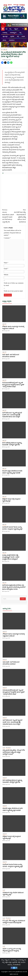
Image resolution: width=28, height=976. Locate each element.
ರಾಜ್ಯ (10, 28)
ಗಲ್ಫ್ (20, 32)
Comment (7, 238)
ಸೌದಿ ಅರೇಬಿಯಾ (8, 747)
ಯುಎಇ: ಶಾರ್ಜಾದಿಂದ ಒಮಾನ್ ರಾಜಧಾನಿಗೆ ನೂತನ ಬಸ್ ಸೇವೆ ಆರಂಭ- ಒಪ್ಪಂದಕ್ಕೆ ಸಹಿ (8, 216)
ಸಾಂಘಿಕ (23, 36)
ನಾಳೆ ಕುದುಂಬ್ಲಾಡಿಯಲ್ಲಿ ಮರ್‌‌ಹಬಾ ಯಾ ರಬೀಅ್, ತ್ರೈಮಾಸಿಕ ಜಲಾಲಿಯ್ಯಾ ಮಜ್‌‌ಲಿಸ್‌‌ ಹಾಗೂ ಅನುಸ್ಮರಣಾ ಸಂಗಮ (13, 587)
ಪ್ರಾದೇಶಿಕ (12, 36)
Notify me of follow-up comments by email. (13, 284)
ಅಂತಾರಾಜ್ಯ (5, 32)
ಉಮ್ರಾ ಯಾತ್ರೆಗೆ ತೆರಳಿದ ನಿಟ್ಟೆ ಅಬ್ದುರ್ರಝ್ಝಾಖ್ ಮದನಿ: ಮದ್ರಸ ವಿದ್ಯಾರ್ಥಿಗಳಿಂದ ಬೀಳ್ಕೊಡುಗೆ (10, 557)
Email (6, 268)
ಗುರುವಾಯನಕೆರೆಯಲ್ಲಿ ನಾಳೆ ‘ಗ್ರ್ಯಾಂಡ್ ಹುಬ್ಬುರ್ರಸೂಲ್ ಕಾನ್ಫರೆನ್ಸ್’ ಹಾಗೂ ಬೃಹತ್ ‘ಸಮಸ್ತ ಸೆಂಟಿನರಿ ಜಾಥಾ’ (13, 384)
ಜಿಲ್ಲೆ (18, 36)
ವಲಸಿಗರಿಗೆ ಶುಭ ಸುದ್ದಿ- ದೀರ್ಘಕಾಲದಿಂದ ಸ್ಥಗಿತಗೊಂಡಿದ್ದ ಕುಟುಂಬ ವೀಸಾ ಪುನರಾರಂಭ (20, 216)
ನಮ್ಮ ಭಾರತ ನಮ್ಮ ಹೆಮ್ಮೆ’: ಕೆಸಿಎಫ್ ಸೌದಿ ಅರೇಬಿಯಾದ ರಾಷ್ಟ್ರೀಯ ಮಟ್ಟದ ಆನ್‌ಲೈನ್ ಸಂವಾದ (14, 752)
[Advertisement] (14, 193)
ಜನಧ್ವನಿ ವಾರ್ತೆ (5, 49)
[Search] (23, 28)
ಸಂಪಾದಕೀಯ (11, 40)
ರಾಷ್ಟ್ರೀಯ (16, 28)
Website (6, 274)
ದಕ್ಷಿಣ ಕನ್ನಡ (5, 36)
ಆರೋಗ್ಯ (4, 40)
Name (6, 262)
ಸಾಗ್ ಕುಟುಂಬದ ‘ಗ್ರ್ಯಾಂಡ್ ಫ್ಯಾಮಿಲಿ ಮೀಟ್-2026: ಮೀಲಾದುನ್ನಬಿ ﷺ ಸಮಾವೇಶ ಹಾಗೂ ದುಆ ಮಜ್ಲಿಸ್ (12, 414)
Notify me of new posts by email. (13, 291)
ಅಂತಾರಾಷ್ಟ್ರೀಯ (13, 32)
